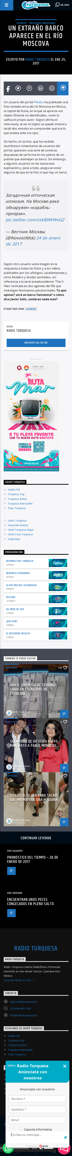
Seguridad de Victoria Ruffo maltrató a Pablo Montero (34, 743)
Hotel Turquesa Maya (21, 529)
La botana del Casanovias (21, 585)
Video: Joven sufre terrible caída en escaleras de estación (33, 689)
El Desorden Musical (18, 633)
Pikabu (39, 102)
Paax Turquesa (17, 508)
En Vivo (64, 5)
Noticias (11, 667)
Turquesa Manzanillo (20, 503)
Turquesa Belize (17, 499)
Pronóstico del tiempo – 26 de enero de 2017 (32, 859)
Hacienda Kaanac (18, 525)
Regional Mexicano (42, 23)
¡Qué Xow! (12, 621)
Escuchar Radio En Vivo (18, 980)
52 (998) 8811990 (20, 1008)
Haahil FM (14, 489)
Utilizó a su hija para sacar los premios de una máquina (34, 797)
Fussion (11, 597)
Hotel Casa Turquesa (20, 534)
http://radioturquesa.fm (24, 1001)
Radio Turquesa (37, 60)
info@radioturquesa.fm (23, 1015)
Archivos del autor (36, 342)
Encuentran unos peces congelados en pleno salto (30, 901)
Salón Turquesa (17, 520)
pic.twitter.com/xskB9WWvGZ (35, 220)
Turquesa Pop (16, 494)
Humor (21, 23)
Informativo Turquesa (19, 561)
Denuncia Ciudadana (18, 573)
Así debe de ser (15, 609)
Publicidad (14, 539)
